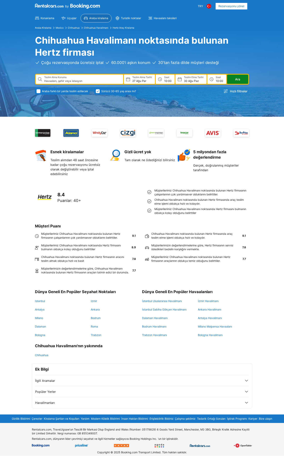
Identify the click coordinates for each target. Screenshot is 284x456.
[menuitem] (45, 18)
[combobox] (82, 81)
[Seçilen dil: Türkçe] (208, 6)
